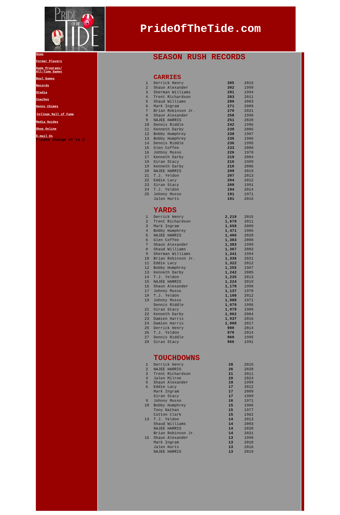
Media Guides (47, 122)
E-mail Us (44, 136)
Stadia (41, 92)
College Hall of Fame (55, 114)
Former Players (49, 61)
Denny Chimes (47, 106)
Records (42, 85)
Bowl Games (45, 78)
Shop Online (46, 129)
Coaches (42, 99)
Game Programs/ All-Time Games (49, 69)
